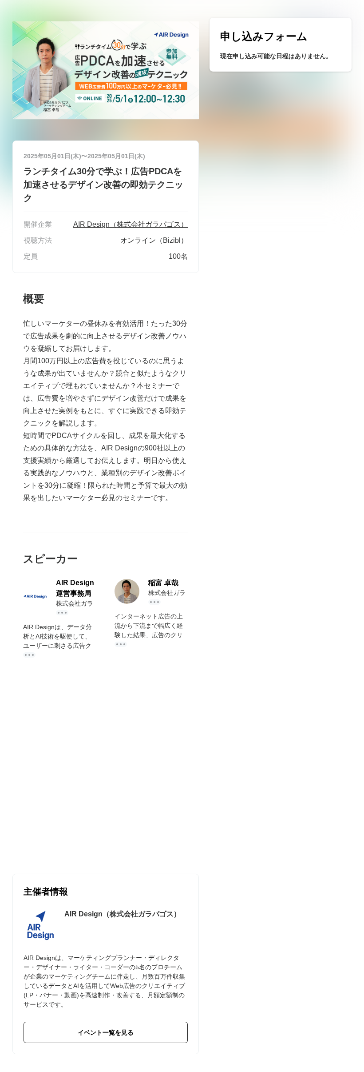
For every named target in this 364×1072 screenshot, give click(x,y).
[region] (281, 45)
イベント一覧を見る (106, 1032)
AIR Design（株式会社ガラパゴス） (122, 914)
